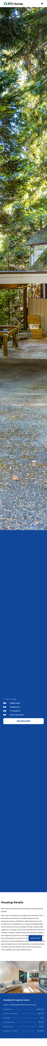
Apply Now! (35, 938)
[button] (42, 3)
